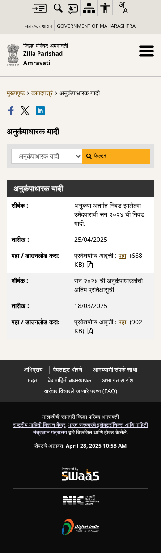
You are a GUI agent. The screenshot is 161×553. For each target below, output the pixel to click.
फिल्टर (99, 155)
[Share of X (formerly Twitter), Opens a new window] (26, 110)
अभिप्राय (33, 369)
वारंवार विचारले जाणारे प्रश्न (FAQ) (80, 391)
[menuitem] (58, 8)
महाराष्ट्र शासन (38, 25)
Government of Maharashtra (96, 25)
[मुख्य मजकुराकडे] (39, 8)
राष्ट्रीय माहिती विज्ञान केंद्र (39, 424)
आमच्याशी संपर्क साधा (115, 369)
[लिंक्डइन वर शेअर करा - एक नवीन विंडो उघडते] (41, 110)
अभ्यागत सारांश (117, 380)
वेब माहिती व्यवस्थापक (69, 380)
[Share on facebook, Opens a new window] (12, 110)
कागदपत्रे (42, 93)
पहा (122, 255)
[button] (146, 51)
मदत (32, 380)
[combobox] (123, 7)
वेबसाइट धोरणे (67, 369)
